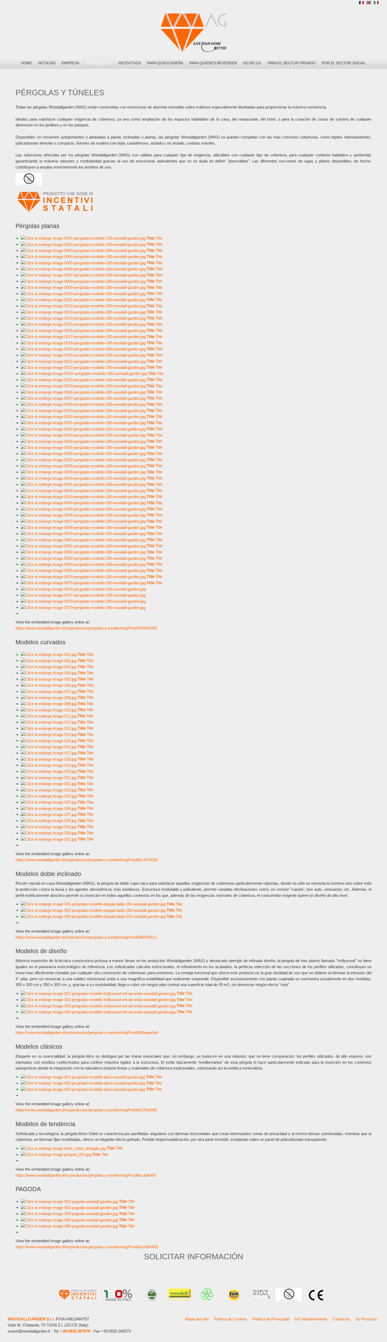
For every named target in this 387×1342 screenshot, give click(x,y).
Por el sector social (344, 63)
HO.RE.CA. (252, 63)
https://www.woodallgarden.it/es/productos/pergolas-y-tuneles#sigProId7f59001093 (86, 628)
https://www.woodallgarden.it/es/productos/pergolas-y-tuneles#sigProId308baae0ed (87, 1032)
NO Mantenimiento (311, 1319)
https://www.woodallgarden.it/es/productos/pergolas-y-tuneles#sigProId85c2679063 (87, 860)
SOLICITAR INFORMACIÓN (193, 1256)
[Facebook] (331, 3)
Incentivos (129, 63)
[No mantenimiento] (289, 1294)
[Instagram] (340, 3)
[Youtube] (350, 3)
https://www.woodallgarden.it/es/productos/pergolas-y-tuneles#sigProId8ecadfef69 (86, 1175)
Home (26, 63)
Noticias (47, 63)
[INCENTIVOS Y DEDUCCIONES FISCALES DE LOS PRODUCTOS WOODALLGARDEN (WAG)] (55, 201)
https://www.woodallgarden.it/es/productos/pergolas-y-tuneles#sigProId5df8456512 (86, 937)
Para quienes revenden (213, 63)
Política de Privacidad (271, 1319)
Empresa (70, 63)
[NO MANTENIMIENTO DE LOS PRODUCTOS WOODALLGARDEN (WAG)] (29, 179)
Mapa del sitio (197, 1319)
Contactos (341, 1319)
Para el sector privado (292, 63)
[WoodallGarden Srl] (193, 32)
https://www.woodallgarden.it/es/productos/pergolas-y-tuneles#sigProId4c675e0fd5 (86, 1110)
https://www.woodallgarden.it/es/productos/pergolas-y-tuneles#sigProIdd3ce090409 (87, 1247)
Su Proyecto (366, 1319)
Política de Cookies (230, 1319)
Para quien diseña (165, 63)
